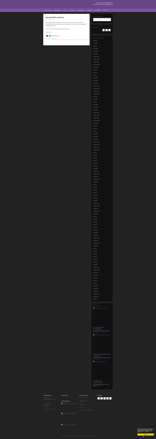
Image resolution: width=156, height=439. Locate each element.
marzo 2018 (95, 285)
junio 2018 (95, 277)
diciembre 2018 (96, 267)
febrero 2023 (95, 136)
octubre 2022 (95, 147)
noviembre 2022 (96, 144)
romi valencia (84, 39)
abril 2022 (95, 160)
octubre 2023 (95, 117)
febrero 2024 (95, 107)
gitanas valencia (71, 39)
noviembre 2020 (96, 205)
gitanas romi (65, 39)
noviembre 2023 (96, 115)
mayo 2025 (95, 72)
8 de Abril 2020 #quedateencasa (97, 381)
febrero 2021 (95, 197)
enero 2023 (95, 139)
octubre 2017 (95, 296)
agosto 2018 (95, 275)
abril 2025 (95, 75)
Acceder (93, 435)
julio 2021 (95, 184)
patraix (77, 39)
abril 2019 (95, 256)
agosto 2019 (95, 245)
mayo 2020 (95, 221)
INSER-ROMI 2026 (82, 397)
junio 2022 (95, 155)
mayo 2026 (95, 43)
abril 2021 (95, 192)
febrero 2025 (95, 80)
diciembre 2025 (96, 56)
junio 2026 (95, 40)
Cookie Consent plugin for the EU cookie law (146, 436)
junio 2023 (95, 125)
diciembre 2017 (96, 291)
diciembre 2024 (96, 85)
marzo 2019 (95, 259)
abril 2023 (95, 131)
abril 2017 (95, 298)
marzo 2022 (95, 163)
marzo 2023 (95, 133)
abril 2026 (95, 45)
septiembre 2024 (96, 93)
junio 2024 (95, 96)
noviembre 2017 (96, 293)
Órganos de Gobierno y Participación (86, 409)
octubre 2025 (95, 61)
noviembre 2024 (96, 88)
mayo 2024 (95, 99)
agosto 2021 (95, 181)
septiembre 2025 (96, 64)
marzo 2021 (95, 195)
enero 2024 (95, 109)
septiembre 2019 (96, 243)
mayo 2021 (95, 189)
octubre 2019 (95, 240)
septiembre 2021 (96, 179)
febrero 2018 (95, 288)
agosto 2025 (95, 67)
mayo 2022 (95, 157)
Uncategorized (54, 38)
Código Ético (81, 407)
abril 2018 (95, 283)
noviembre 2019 (96, 237)
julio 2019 (95, 248)
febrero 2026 (95, 51)
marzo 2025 (95, 77)
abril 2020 (95, 224)
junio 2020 (95, 219)
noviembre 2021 (96, 173)
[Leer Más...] (95, 332)
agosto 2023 (95, 123)
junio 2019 (95, 251)
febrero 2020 (95, 229)
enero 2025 (95, 83)
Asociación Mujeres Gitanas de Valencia (53, 4)
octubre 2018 (95, 272)
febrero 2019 (95, 261)
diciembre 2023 (96, 112)
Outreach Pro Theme (73, 435)
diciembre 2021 (96, 171)
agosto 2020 (95, 213)
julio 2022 (95, 152)
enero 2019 (95, 264)
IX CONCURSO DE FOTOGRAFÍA (98, 328)
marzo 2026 (95, 48)
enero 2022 (95, 168)
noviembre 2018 (96, 269)
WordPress (89, 435)
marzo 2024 (95, 104)
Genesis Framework (82, 435)
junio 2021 (95, 187)
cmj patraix (60, 39)
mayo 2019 (95, 253)
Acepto (145, 434)
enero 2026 (95, 53)
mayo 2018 (95, 280)
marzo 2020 (95, 227)
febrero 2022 (95, 165)
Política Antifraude (82, 404)
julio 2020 (95, 216)
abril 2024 (95, 101)
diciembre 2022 (96, 141)
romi (80, 39)
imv (75, 39)
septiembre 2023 (96, 120)
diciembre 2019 (96, 235)
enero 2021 (95, 200)
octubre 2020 (95, 208)
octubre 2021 (95, 176)
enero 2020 (95, 232)
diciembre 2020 (96, 203)
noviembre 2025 (96, 59)
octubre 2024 (95, 91)
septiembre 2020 (96, 211)
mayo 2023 (95, 128)
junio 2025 (95, 69)
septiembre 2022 (96, 149)
